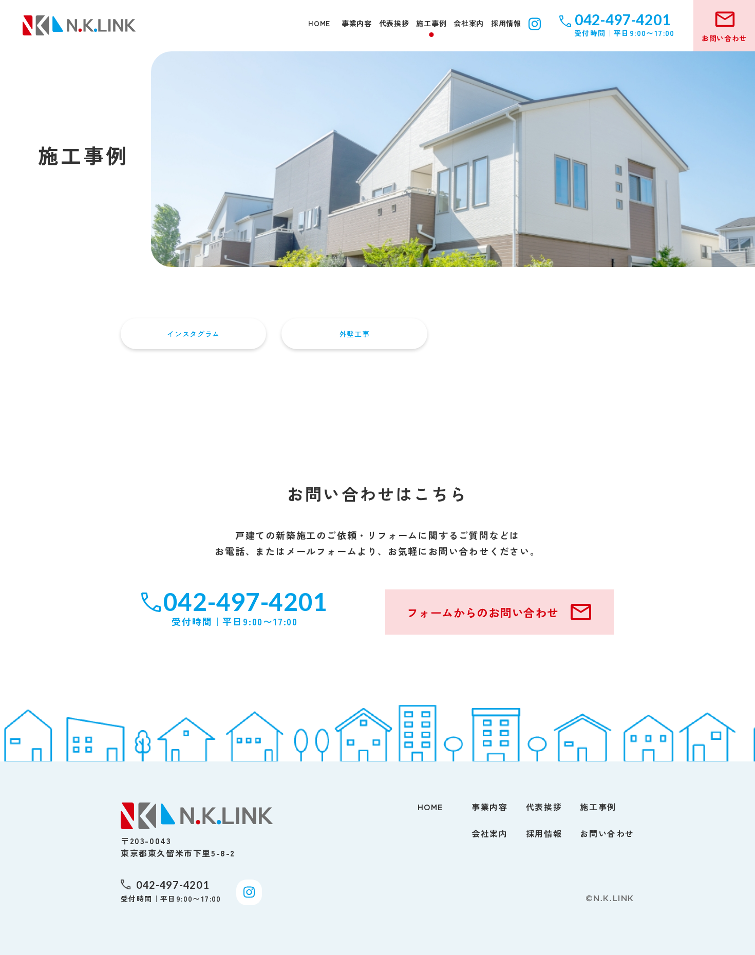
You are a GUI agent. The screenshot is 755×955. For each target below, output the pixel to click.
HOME (319, 24)
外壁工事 (354, 334)
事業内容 (357, 24)
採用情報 (506, 24)
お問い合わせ (607, 833)
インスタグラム (193, 334)
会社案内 (469, 24)
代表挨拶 (394, 24)
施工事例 (431, 24)
